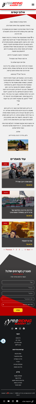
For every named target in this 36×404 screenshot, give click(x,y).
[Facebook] (24, 328)
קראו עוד (29, 185)
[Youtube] (16, 328)
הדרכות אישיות (18, 367)
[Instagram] (20, 328)
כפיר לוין (18, 340)
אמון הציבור (18, 385)
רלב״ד (18, 361)
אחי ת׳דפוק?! (27, 241)
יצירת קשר (18, 378)
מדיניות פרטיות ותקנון (18, 380)
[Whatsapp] (12, 328)
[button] (3, 341)
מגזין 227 (18, 345)
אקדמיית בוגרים (18, 364)
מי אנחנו (18, 338)
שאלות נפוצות (18, 376)
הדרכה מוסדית (18, 359)
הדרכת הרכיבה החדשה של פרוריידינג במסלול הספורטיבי (21, 211)
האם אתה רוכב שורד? (23, 182)
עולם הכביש (18, 353)
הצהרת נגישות (18, 383)
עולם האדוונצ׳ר (18, 356)
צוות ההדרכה (18, 342)
